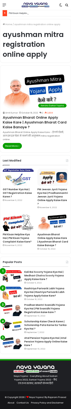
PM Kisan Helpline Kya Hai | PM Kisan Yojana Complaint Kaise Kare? (17, 238)
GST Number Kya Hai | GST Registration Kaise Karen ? (17, 193)
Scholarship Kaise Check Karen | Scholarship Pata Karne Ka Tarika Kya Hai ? (45, 325)
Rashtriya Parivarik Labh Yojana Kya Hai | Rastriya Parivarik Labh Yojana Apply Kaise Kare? (44, 292)
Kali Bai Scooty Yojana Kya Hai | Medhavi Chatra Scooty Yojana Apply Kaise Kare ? (44, 275)
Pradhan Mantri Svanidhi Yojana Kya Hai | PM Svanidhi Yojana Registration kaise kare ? (44, 308)
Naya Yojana (36, 397)
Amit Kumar (11, 112)
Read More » (12, 146)
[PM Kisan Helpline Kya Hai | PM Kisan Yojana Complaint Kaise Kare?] (18, 222)
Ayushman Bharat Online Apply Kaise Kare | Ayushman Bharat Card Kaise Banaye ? (35, 122)
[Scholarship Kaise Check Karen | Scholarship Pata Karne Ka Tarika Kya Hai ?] (12, 326)
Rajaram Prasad (57, 397)
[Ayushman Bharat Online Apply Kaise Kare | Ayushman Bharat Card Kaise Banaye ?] (52, 222)
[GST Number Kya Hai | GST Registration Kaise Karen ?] (18, 177)
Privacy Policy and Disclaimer (47, 402)
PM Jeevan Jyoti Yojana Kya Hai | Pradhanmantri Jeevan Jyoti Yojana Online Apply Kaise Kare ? (52, 197)
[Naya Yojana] (35, 5)
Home (8, 24)
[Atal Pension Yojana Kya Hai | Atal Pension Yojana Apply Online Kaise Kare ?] (12, 342)
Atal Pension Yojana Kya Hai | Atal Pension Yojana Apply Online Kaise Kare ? (45, 341)
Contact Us (23, 402)
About (11, 402)
